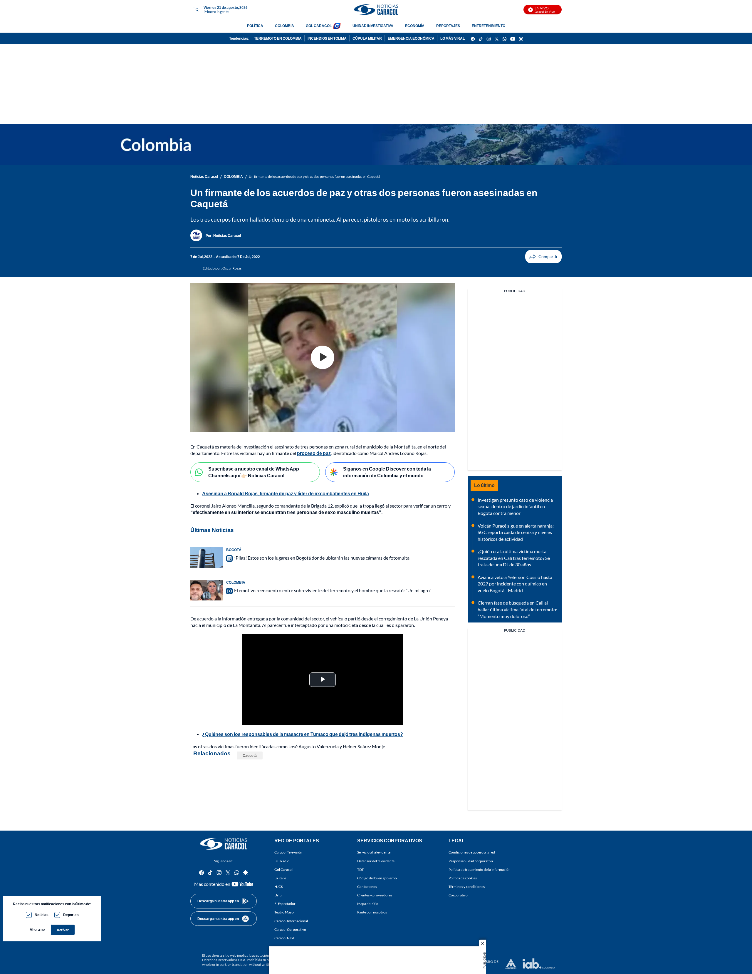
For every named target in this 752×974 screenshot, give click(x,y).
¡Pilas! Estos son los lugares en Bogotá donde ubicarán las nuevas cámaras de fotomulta (321, 557)
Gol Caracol (283, 869)
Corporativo (458, 895)
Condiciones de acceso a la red (472, 852)
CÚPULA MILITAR (367, 38)
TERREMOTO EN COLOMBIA (278, 38)
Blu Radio (281, 860)
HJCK (278, 886)
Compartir (543, 256)
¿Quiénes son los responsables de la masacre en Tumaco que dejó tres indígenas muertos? (302, 734)
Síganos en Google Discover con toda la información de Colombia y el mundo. (387, 472)
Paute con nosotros (372, 912)
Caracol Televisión (288, 852)
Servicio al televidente (373, 852)
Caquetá (250, 755)
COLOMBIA (284, 26)
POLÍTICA (255, 26)
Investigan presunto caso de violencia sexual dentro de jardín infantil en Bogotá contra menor (515, 506)
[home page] (376, 10)
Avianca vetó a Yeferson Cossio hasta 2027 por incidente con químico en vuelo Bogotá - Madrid (515, 583)
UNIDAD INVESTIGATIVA (372, 26)
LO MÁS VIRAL (452, 38)
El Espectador (285, 903)
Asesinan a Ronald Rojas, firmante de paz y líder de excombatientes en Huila (285, 493)
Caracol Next (284, 937)
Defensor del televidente (376, 860)
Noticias (41, 915)
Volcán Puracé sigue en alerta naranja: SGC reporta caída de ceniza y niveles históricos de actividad (516, 532)
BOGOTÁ (233, 550)
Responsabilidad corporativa (471, 860)
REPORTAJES (448, 26)
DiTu (278, 895)
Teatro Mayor (284, 912)
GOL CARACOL (319, 26)
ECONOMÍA (414, 26)
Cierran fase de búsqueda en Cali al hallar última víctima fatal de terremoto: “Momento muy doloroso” (517, 609)
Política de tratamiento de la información (480, 869)
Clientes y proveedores (374, 895)
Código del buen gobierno (377, 878)
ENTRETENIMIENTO (488, 26)
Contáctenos (367, 886)
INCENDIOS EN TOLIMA (327, 38)
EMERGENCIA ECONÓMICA (411, 38)
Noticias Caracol (204, 176)
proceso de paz (314, 453)
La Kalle (280, 878)
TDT (360, 869)
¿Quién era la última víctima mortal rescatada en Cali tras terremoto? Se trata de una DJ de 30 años (514, 557)
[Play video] (322, 357)
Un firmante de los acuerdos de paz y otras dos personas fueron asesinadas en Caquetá (314, 176)
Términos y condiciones (467, 886)
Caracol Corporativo (290, 929)
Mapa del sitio (367, 903)
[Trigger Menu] (195, 9)
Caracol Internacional (291, 920)
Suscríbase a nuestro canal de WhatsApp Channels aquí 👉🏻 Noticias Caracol (253, 472)
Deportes (71, 915)
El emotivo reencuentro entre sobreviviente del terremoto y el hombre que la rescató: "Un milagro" (332, 590)
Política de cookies (463, 878)
